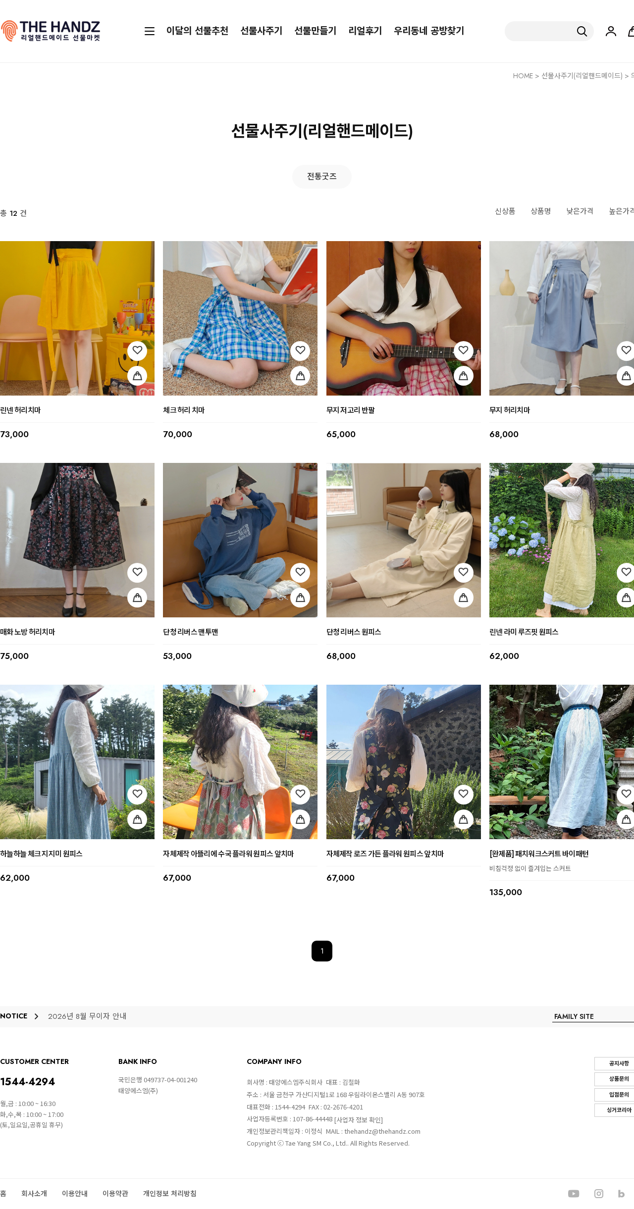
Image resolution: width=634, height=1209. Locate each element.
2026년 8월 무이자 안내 (87, 1016)
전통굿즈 (322, 176)
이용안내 (75, 1194)
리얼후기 (365, 31)
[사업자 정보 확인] (358, 1119)
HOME (523, 76)
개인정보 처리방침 (170, 1194)
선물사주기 (261, 31)
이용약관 (115, 1194)
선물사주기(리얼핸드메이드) (582, 76)
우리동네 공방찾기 (429, 31)
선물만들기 (315, 31)
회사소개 (34, 1194)
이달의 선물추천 (197, 31)
